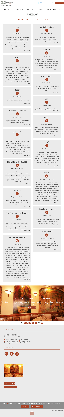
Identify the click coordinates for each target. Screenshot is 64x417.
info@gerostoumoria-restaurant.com (16, 343)
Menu (27, 9)
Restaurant (8, 9)
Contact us (9, 330)
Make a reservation (11, 387)
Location (19, 9)
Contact (56, 9)
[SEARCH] (53, 3)
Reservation (59, 3)
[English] (38, 3)
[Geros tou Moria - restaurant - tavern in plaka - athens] (7, 3)
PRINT (39, 322)
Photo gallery (45, 9)
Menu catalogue (10, 383)
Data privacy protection (54, 403)
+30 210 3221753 (13, 341)
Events (34, 9)
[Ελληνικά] (41, 3)
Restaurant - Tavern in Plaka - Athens (15, 337)
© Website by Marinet (57, 410)
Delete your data (37, 406)
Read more (25, 406)
